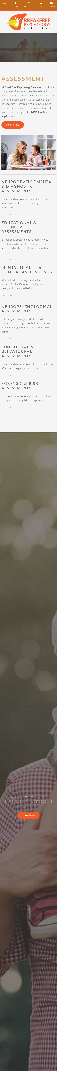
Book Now (12, 125)
